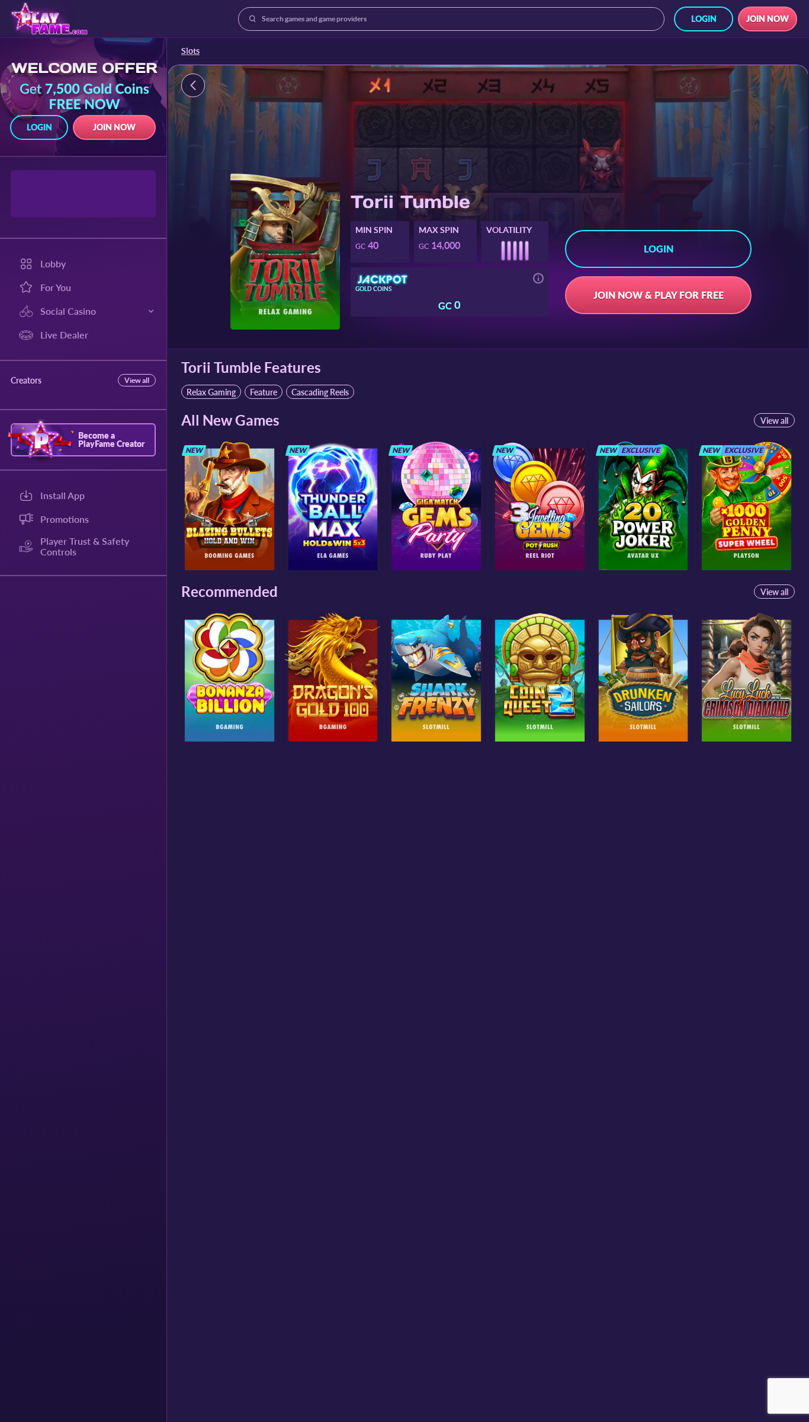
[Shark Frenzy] (436, 677)
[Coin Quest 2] (540, 677)
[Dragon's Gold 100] (333, 677)
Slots (190, 51)
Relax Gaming (211, 392)
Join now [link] (767, 19)
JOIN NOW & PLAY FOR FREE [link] (658, 295)
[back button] (193, 85)
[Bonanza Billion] (229, 677)
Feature (263, 392)
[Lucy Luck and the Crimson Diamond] (746, 677)
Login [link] (704, 19)
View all (136, 380)
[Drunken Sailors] (643, 677)
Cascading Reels (320, 392)
